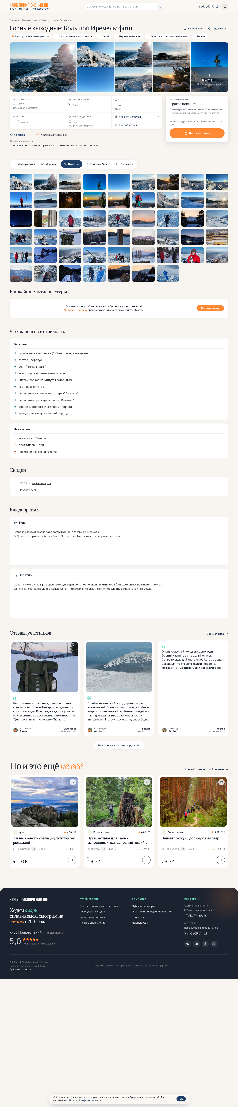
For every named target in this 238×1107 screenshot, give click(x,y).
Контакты (138, 917)
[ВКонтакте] (187, 943)
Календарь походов (92, 911)
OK (181, 1098)
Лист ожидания (199, 133)
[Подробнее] (72, 860)
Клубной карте (41, 483)
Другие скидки (28, 490)
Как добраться (128, 125)
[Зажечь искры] (229, 896)
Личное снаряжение (92, 922)
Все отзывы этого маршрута (116, 745)
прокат (23, 452)
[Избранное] (224, 6)
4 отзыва (19, 134)
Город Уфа (15, 145)
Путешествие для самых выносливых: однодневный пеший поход (116, 840)
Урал (21, 832)
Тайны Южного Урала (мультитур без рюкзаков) (44, 840)
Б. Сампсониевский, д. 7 (198, 910)
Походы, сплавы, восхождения (99, 906)
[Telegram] (196, 943)
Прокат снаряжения (92, 917)
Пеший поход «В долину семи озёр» (191, 838)
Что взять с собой (130, 116)
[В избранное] (73, 782)
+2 (103, 849)
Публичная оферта (144, 906)
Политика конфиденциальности (152, 911)
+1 (34, 849)
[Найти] (160, 6)
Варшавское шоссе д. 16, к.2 (201, 927)
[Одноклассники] (205, 943)
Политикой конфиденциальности (85, 1100)
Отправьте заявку (75, 310)
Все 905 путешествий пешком (204, 769)
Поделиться (219, 28)
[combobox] (122, 6)
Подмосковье (101, 832)
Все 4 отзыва (215, 633)
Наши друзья (140, 922)
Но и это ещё (46, 765)
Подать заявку (210, 308)
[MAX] (213, 943)
